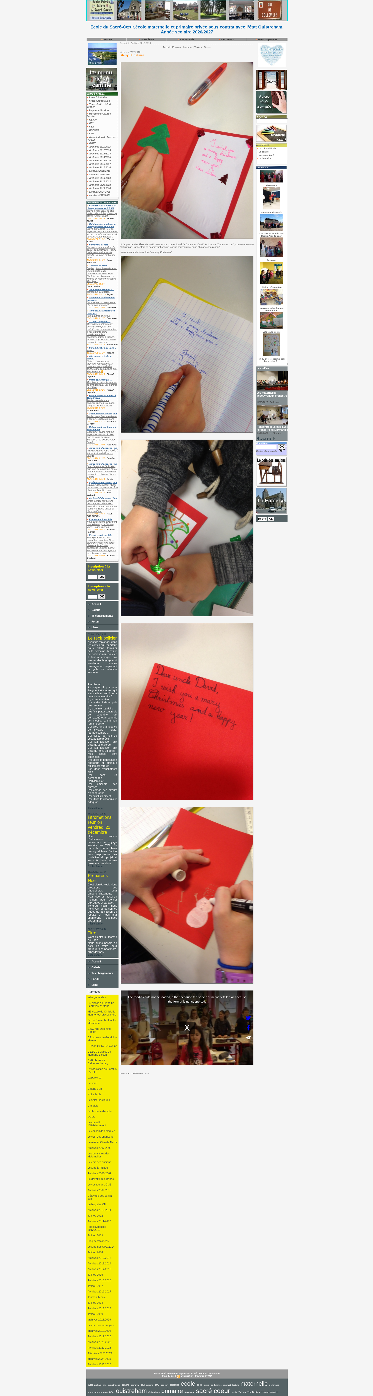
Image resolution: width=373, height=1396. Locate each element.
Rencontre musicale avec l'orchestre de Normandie (272, 428)
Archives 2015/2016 (100, 160)
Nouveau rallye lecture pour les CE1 (272, 309)
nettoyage (274, 1385)
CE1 (91, 123)
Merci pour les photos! (98, 292)
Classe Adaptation (99, 100)
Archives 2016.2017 (100, 164)
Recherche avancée (266, 451)
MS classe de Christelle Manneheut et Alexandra (102, 1013)
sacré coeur (213, 1390)
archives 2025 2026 (99, 195)
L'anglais (93, 1105)
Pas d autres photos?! (98, 315)
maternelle (254, 1383)
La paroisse (94, 1077)
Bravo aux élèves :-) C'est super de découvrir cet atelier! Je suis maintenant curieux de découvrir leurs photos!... (102, 233)
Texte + (198, 47)
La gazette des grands (101, 1179)
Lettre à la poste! (271, 332)
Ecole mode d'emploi (100, 1111)
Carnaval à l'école (98, 245)
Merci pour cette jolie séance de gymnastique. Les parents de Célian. (102, 385)
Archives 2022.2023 (100, 185)
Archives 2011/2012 (100, 146)
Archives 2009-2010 (99, 1190)
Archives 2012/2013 (100, 150)
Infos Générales (98, 97)
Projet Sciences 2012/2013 (97, 1228)
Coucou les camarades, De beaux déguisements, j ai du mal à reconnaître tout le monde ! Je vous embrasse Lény (101, 252)
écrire (206, 1385)
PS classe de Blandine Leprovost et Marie (101, 1004)
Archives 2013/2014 (100, 153)
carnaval (135, 1385)
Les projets (227, 39)
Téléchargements (267, 39)
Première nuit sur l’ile (100, 519)
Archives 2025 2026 (99, 1364)
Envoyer (176, 47)
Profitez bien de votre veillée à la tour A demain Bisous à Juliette (102, 453)
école (199, 1384)
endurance (216, 1385)
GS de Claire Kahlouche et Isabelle (102, 1022)
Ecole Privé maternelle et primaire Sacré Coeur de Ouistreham (187, 1373)
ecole (188, 1383)
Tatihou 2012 (95, 1215)
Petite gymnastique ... (100, 380)
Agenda (262, 117)
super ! (90, 350)
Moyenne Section (99, 110)
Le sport (92, 1083)
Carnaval (271, 260)
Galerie (95, 610)
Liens (94, 627)
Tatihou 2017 (95, 1286)
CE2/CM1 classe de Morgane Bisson (99, 1053)
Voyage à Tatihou (98, 1167)
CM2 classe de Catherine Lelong (98, 1062)
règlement (189, 1392)
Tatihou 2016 (95, 1274)
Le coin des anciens (99, 1162)
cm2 (157, 1384)
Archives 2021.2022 (100, 181)
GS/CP (92, 119)
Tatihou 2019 (95, 1314)
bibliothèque (114, 1385)
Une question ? (266, 155)
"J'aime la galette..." (100, 321)
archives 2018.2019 (99, 171)
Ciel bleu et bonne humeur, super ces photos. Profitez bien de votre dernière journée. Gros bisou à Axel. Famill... (101, 437)
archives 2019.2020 (99, 174)
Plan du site (168, 1376)
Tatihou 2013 (95, 1235)
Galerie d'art (95, 1088)
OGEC (92, 143)
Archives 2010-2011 (99, 1210)
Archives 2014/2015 (100, 157)
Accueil (107, 39)
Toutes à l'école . (97, 1297)
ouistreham (131, 1390)
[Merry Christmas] (187, 63)
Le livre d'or (264, 158)
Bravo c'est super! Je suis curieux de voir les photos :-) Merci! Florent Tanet (102, 213)
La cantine (264, 152)
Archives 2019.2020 (100, 178)
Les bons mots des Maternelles (99, 1155)
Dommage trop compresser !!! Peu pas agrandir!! (101, 303)
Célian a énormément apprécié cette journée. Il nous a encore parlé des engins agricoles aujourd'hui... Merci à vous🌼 (102, 366)
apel (90, 1384)
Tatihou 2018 (95, 1302)
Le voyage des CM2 (99, 1184)
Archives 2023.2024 (100, 188)
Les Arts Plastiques (99, 1100)
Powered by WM (203, 1376)
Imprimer (187, 47)
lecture (235, 1385)
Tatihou (242, 1392)
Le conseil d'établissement (97, 1124)
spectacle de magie (271, 212)
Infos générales (97, 997)
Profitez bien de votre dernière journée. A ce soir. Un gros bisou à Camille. (101, 403)
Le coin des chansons (100, 1136)
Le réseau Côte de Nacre (102, 1142)
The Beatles (253, 1392)
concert (164, 1385)
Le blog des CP (97, 1204)
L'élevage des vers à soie (100, 1197)
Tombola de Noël (98, 265)
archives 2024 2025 (99, 191)
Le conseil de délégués (101, 1131)
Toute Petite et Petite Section (100, 105)
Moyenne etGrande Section (99, 115)
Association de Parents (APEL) (101, 138)
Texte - (207, 47)
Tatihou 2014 (95, 1252)
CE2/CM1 (94, 130)
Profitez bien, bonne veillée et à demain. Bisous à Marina (102, 417)
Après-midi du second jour (103, 413)
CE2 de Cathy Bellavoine (102, 1046)
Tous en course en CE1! (101, 289)
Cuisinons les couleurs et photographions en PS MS (101, 206)
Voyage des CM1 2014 (101, 1246)
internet (227, 1385)
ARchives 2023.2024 (100, 1353)
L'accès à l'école (267, 148)
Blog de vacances (98, 1241)
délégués (174, 1384)
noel (111, 1392)
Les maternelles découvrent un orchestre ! (272, 395)
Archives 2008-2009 (99, 1173)
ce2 (143, 1384)
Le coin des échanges (101, 1325)
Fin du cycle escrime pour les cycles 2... (271, 360)
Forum (95, 621)
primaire (172, 1391)
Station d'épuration (271, 287)
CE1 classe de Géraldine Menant (102, 1039)
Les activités (187, 39)
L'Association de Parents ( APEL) (102, 1070)
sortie (234, 1392)
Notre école (147, 39)
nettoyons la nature (98, 1392)
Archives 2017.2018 (100, 167)
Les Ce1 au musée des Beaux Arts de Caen (271, 234)
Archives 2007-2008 (99, 1147)
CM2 (91, 133)
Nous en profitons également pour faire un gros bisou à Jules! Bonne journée (102, 524)
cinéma (149, 1385)
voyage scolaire (269, 1392)
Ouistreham (154, 1392)
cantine (125, 1384)
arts (104, 1385)
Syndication (187, 1376)
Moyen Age (271, 185)
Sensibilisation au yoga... (102, 348)
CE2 (91, 126)
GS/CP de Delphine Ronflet (99, 1030)
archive (97, 1385)
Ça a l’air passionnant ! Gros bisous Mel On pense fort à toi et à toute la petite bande (102, 487)
